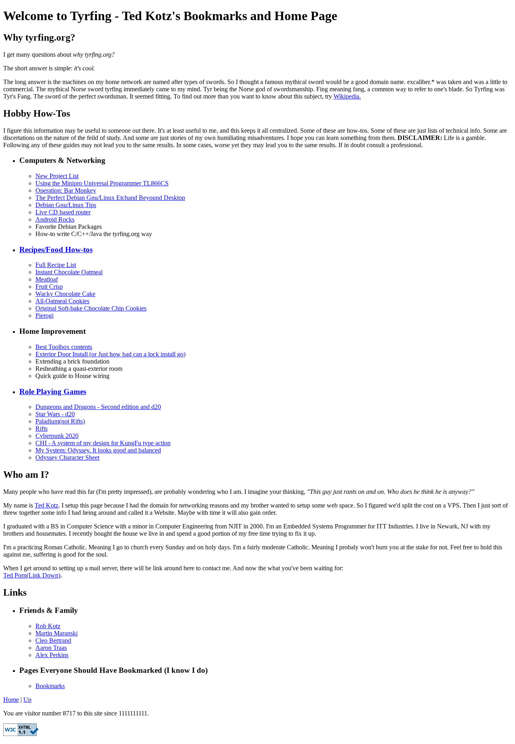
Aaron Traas (51, 647)
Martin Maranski (56, 633)
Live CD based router (63, 212)
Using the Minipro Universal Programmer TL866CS (102, 183)
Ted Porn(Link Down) (31, 575)
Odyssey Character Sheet (67, 457)
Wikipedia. (347, 96)
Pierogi (44, 315)
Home (11, 699)
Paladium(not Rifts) (60, 421)
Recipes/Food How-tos (56, 249)
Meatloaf (46, 279)
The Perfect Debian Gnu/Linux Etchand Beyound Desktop (110, 197)
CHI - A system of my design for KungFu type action (103, 443)
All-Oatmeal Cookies (62, 301)
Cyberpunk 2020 (56, 435)
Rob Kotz (47, 626)
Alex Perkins (51, 655)
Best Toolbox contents (63, 346)
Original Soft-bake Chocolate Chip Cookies (90, 308)
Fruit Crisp (49, 286)
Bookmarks (50, 685)
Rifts (41, 428)
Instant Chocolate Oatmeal (69, 272)
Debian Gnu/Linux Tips (65, 204)
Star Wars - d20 (55, 414)
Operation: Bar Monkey (65, 190)
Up (27, 699)
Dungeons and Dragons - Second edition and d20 (98, 406)
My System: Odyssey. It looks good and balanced (98, 450)
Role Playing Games (52, 391)
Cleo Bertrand (53, 640)
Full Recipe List (55, 264)
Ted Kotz (46, 505)
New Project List (56, 176)
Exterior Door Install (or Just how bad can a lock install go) (110, 354)
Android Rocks (54, 219)
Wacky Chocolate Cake (65, 293)
